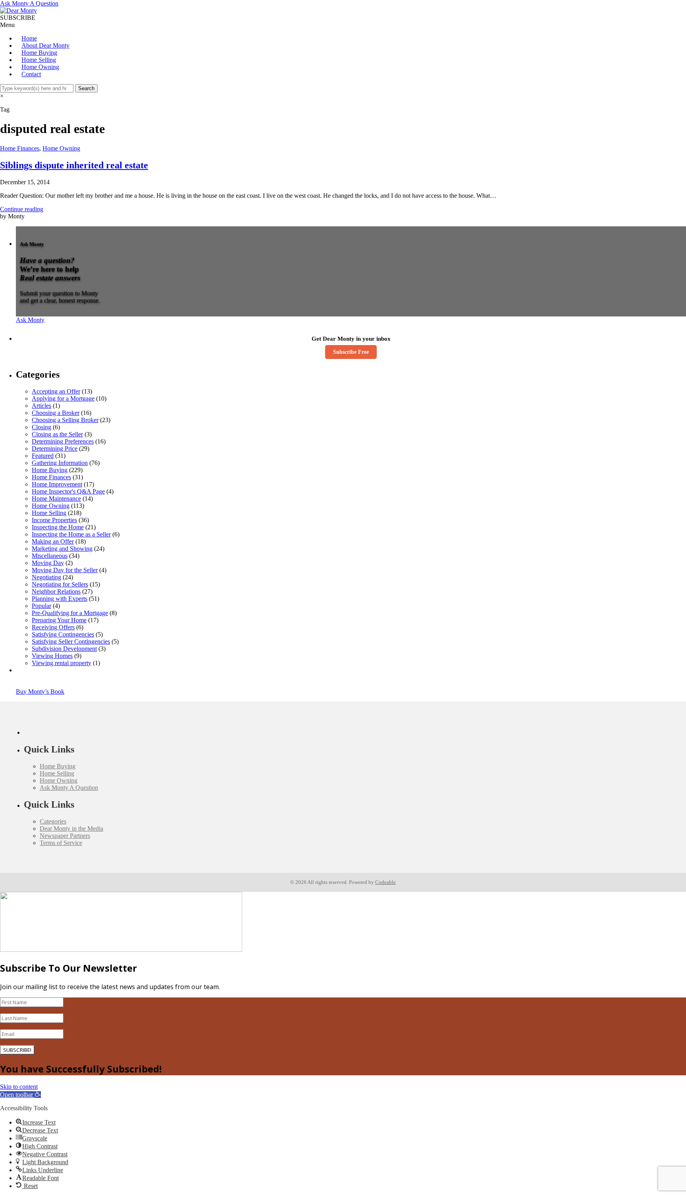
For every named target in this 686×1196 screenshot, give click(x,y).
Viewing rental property (61, 663)
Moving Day (48, 562)
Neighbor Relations (56, 591)
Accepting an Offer (56, 391)
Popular (41, 605)
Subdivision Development (64, 648)
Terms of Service (61, 842)
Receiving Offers (53, 627)
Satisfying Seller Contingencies (71, 641)
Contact (31, 74)
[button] (20, 1094)
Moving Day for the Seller (65, 570)
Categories (53, 821)
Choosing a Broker (55, 412)
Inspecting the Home (58, 527)
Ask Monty (30, 319)
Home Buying (39, 52)
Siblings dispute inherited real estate (74, 165)
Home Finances (19, 148)
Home (29, 38)
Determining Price (54, 448)
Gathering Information (60, 462)
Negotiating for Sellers (60, 584)
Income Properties (54, 520)
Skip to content (19, 1086)
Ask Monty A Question (29, 3)
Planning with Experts (59, 598)
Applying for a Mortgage (63, 398)
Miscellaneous (49, 555)
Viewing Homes (52, 655)
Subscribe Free (351, 352)
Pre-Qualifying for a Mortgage (70, 613)
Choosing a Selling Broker (65, 420)
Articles (41, 405)
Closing (41, 427)
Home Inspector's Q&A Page (68, 491)
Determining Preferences (63, 441)
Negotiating (46, 577)
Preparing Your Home (59, 620)
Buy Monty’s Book (40, 691)
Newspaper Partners (65, 835)
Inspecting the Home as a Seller (71, 534)
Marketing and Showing (62, 548)
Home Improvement (57, 484)
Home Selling (38, 59)
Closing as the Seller (57, 434)
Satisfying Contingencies (63, 634)
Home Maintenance (56, 498)
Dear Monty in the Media (71, 828)
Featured (43, 455)
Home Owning (40, 67)
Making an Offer (53, 541)
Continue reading (21, 209)
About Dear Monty (45, 45)
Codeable (385, 882)
